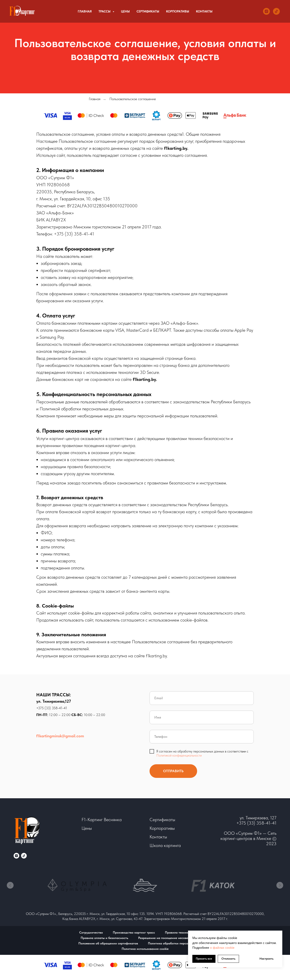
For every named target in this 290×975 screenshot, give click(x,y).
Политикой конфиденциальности (179, 755)
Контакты (204, 11)
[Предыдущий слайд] (10, 885)
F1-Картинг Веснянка (102, 819)
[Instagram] (266, 11)
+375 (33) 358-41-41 (51, 708)
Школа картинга (165, 845)
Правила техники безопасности (188, 932)
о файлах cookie (221, 947)
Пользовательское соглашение (132, 99)
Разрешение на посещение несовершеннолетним (174, 938)
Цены (125, 11)
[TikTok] (24, 856)
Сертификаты (148, 11)
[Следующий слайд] (279, 885)
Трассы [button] (105, 11)
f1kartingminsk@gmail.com (60, 735)
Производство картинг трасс (134, 932)
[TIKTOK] (276, 11)
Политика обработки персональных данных (180, 943)
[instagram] (16, 856)
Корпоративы (177, 11)
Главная (85, 11)
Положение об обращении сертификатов (108, 943)
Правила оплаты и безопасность (104, 938)
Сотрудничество (91, 932)
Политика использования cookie (145, 949)
